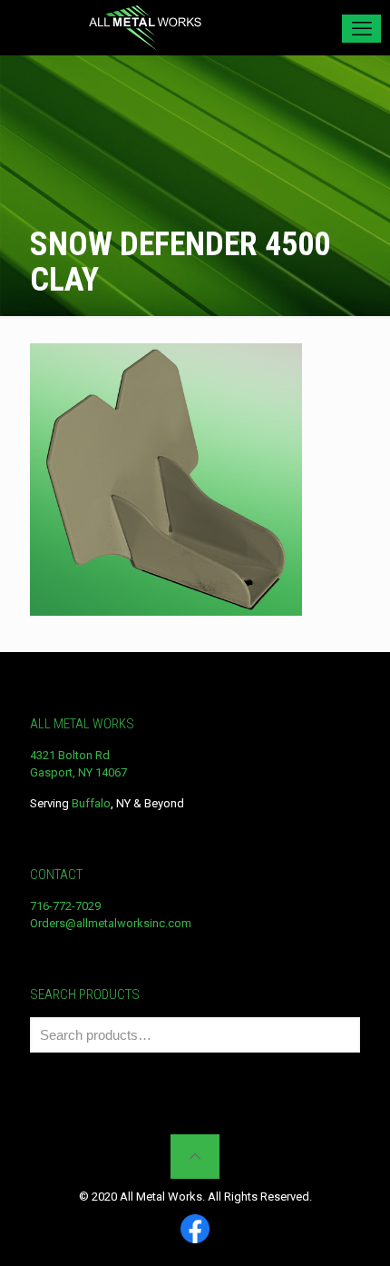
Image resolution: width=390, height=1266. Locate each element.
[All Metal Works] (145, 27)
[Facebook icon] (195, 1230)
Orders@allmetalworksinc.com (110, 923)
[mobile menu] (361, 29)
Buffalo (91, 803)
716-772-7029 (65, 906)
